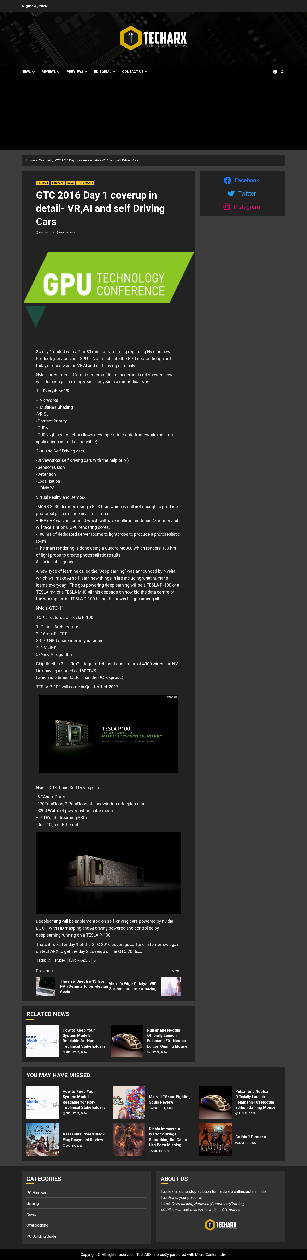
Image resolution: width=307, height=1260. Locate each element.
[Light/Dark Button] (272, 71)
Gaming (32, 1203)
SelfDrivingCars (79, 960)
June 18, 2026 (161, 1151)
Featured (42, 183)
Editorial (102, 72)
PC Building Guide (41, 1236)
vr (95, 960)
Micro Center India (210, 1254)
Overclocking (37, 1225)
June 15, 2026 (247, 1143)
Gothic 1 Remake (250, 1137)
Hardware (57, 183)
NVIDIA (60, 960)
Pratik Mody (46, 232)
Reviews (49, 72)
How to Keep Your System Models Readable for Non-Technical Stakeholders (84, 1038)
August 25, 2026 (76, 1052)
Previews (75, 72)
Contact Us (133, 72)
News (26, 72)
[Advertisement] (153, 113)
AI (49, 960)
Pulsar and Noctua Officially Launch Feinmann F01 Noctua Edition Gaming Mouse (167, 1038)
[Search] (282, 72)
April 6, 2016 (67, 232)
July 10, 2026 (74, 1145)
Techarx (168, 1191)
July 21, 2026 (158, 1052)
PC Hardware (85, 183)
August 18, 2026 (162, 1108)
